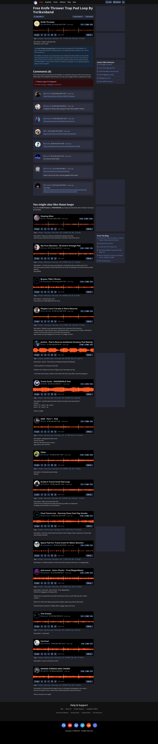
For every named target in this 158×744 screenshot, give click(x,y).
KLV (46, 131)
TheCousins (48, 169)
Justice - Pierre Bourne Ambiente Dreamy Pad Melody (67, 342)
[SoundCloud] (88, 725)
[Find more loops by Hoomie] (41, 258)
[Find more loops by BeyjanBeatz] (41, 583)
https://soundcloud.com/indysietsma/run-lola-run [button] (59, 121)
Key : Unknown (73, 38)
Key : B (73, 530)
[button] (123, 2)
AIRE (100, 78)
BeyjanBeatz (46, 573)
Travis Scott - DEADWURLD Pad (56, 381)
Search (90, 16)
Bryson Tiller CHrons (51, 279)
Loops (41, 2)
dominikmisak (46, 311)
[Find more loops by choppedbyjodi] (41, 292)
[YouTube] (70, 725)
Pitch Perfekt (103, 68)
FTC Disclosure (97, 713)
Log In (44, 84)
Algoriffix (112, 68)
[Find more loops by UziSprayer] (41, 465)
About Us (68, 709)
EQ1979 (101, 75)
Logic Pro (80, 358)
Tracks (55, 2)
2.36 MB (67, 657)
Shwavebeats (46, 643)
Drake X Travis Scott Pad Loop (55, 481)
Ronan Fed (107, 78)
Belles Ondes (110, 75)
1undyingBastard (47, 545)
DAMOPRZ (45, 671)
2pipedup (48, 106)
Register (50, 84)
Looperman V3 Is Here (106, 243)
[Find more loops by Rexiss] (41, 355)
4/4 (61, 38)
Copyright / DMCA (92, 709)
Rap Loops (47, 498)
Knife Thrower (48, 22)
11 (91, 218)
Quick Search (78, 16)
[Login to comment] (52, 35)
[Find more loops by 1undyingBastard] (41, 555)
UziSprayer (45, 455)
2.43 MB (65, 232)
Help (74, 2)
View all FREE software (106, 81)
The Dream (46, 613)
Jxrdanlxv (48, 93)
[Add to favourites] (48, 35)
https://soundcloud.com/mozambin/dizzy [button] (56, 171)
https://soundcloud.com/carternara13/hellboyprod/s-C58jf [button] (62, 146)
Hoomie (44, 248)
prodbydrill (48, 185)
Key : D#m (72, 587)
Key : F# (70, 295)
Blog (69, 2)
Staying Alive (47, 216)
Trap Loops (47, 38)
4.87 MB (67, 358)
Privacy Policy (75, 713)
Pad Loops (55, 38)
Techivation (108, 65)
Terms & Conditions (62, 713)
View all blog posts (105, 261)
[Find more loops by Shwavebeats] (41, 654)
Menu (39, 16)
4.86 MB (64, 295)
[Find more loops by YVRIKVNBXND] (41, 35)
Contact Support (79, 709)
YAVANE (44, 384)
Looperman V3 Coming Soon (108, 247)
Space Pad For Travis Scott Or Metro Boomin (62, 542)
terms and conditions (46, 60)
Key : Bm (71, 232)
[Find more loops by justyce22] (41, 626)
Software (63, 2)
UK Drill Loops (48, 530)
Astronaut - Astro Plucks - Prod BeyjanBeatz (62, 570)
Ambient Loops (48, 358)
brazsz (44, 218)
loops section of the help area (79, 58)
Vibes (43, 452)
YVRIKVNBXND (46, 24)
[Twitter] (82, 725)
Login (37, 35)
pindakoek (48, 118)
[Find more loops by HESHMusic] (41, 494)
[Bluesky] (76, 725)
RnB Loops (47, 262)
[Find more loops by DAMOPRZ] (41, 681)
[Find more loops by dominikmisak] (41, 321)
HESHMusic (45, 484)
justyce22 (45, 616)
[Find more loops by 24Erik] (41, 431)
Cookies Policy (86, 713)
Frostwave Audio (113, 71)
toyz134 (47, 156)
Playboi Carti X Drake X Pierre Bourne (59, 308)
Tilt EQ (101, 65)
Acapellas (48, 2)
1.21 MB (65, 38)
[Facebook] (63, 725)
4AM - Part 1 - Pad (49, 418)
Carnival (45, 641)
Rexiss (44, 344)
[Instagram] (95, 725)
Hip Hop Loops (48, 398)
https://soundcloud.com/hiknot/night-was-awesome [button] (60, 134)
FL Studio (82, 38)
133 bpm (40, 38)
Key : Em (71, 262)
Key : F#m (74, 657)
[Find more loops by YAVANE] (41, 394)
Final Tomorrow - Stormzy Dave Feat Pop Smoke (64, 513)
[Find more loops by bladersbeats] (41, 526)
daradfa (47, 144)
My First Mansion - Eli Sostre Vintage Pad (60, 245)
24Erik (44, 421)
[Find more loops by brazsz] (41, 229)
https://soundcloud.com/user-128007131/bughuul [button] (59, 96)
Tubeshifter (102, 71)
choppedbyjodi (47, 281)
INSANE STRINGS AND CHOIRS (55, 668)
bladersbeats (46, 516)
